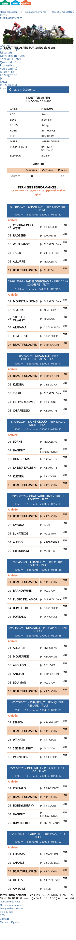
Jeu (2, 78)
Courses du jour (11, 49)
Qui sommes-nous (10, 901)
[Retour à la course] (10, 89)
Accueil (5, 46)
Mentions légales (9, 922)
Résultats (6, 52)
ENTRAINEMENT (11, 18)
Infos (3, 15)
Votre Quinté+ (9, 68)
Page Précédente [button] (23, 90)
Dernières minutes (12, 56)
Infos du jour (10, 84)
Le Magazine (8, 75)
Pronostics (7, 65)
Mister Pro (7, 72)
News (3, 81)
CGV (2, 915)
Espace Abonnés (63, 12)
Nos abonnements (10, 904)
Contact (4, 918)
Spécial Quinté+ (10, 59)
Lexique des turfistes (11, 908)
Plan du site (6, 911)
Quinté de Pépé (10, 62)
